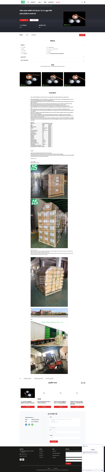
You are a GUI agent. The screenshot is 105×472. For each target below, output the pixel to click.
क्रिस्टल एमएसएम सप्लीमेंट (49, 378)
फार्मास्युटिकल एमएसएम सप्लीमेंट (38, 378)
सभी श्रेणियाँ (53, 457)
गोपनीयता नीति (55, 468)
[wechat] (32, 425)
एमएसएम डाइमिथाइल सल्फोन (55, 455)
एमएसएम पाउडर (54, 451)
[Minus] (102, 446)
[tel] (35, 425)
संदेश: (51, 417)
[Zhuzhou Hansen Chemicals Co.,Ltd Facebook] (21, 460)
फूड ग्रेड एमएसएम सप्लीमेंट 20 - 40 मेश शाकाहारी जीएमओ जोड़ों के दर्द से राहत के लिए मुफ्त (33, 403)
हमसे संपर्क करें (41, 457)
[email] (26, 425)
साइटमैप (49, 468)
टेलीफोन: (51, 435)
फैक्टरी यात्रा (41, 453)
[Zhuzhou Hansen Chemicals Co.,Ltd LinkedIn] (23, 460)
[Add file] (83, 470)
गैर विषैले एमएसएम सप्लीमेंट (27, 378)
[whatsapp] (29, 425)
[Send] (102, 470)
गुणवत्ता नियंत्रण (41, 455)
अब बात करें (24, 20)
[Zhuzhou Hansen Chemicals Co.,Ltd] (23, 2)
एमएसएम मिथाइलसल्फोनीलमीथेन (56, 453)
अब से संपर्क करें (53, 441)
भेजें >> (68, 463)
